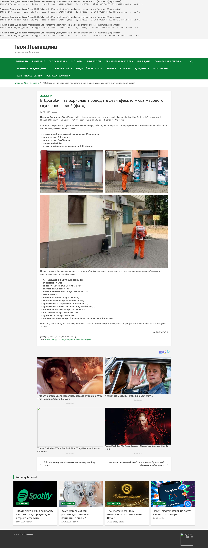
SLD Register (94, 61)
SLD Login (76, 61)
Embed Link (22, 61)
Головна (125, 68)
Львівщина (143, 61)
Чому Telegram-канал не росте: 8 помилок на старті (172, 512)
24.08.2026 (112, 522)
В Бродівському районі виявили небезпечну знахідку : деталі (70, 464)
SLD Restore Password (119, 61)
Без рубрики (22, 504)
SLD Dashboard (58, 61)
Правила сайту (63, 68)
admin (54, 112)
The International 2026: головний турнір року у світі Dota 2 (124, 514)
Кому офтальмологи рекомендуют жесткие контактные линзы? (75, 514)
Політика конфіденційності (32, 68)
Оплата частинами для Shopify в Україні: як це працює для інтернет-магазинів (34, 514)
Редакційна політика (89, 68)
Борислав (49, 339)
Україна (111, 68)
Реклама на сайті (57, 76)
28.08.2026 (20, 522)
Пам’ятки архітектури (168, 61)
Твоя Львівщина (35, 47)
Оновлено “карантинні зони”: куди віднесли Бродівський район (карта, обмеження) (136, 464)
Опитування (160, 68)
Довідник (141, 68)
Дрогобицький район (65, 339)
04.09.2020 (45, 112)
